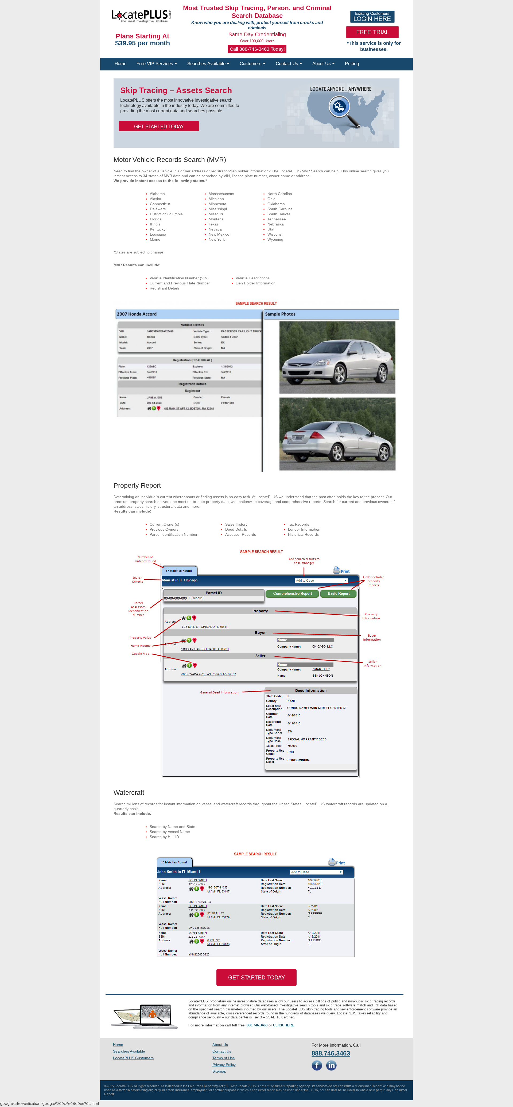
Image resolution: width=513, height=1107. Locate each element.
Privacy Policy (224, 1064)
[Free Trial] (372, 32)
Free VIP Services (155, 63)
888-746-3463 (254, 49)
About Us (322, 63)
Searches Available (207, 63)
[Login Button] (372, 16)
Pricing (352, 63)
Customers (251, 63)
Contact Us (288, 63)
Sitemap (219, 1071)
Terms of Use (223, 1058)
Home (120, 63)
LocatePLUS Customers (133, 1058)
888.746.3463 (257, 1025)
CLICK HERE (283, 1025)
